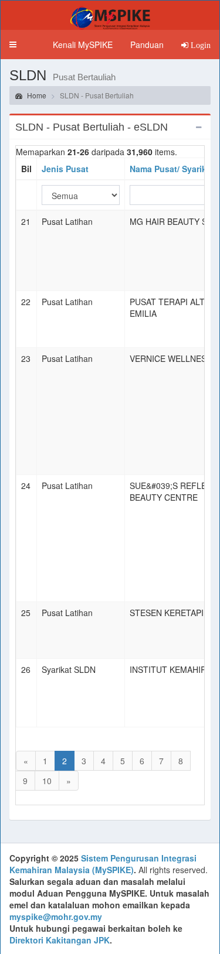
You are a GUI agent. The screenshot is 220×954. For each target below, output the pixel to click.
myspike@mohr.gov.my (55, 916)
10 (47, 781)
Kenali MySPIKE (83, 44)
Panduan (147, 44)
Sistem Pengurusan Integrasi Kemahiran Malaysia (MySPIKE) (103, 864)
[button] (13, 44)
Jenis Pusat (65, 169)
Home (35, 95)
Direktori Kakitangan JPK (59, 940)
